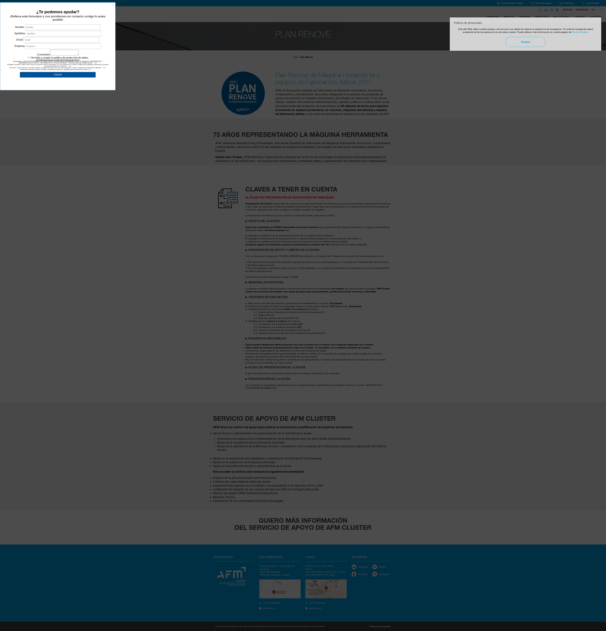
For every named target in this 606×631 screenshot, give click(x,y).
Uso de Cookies (580, 32)
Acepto (525, 42)
